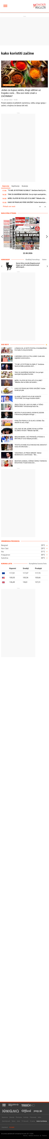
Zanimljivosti (6, 1121)
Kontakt (11, 1127)
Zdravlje (11, 1117)
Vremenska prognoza (10, 541)
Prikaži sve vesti (9, 206)
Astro (44, 260)
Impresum (5, 1127)
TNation (44, 1135)
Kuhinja (25, 1117)
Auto (18, 1121)
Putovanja (33, 1117)
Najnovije (5, 186)
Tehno (13, 1121)
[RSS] (46, 344)
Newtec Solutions (34, 1135)
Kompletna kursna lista (37, 564)
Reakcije (25, 186)
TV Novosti (25, 1121)
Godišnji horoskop (33, 260)
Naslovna (5, 1117)
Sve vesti (5, 344)
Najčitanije (15, 186)
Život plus (19, 1117)
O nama (32, 1121)
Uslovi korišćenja (41, 1121)
